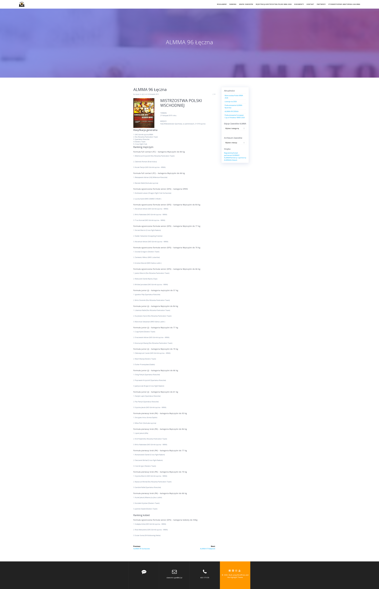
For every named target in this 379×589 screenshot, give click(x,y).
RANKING (232, 4)
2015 (143, 94)
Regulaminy (222, 4)
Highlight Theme (236, 577)
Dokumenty (299, 4)
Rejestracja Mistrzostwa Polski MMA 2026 (274, 4)
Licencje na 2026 (231, 101)
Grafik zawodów (246, 4)
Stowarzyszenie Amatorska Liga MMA (344, 4)
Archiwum (233, 160)
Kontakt (310, 4)
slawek (137, 94)
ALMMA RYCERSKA (231, 111)
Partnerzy (321, 4)
